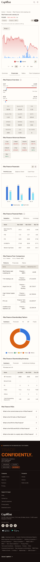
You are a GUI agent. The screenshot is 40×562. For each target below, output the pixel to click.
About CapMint (6, 556)
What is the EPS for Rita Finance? (13, 423)
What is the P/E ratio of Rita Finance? (14, 417)
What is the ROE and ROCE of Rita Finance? (16, 428)
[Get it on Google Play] (15, 530)
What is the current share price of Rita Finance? (18, 411)
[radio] (8, 66)
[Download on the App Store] (5, 530)
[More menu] (38, 2)
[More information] (21, 80)
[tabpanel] (20, 192)
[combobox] (6, 28)
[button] (9, 377)
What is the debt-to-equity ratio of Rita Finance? (18, 434)
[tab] (7, 172)
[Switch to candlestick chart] (35, 61)
